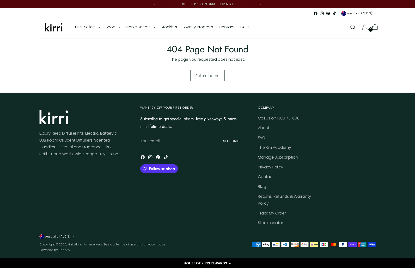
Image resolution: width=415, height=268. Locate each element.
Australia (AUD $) (359, 13)
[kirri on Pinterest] (328, 13)
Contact (266, 176)
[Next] (260, 4)
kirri (70, 244)
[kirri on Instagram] (322, 13)
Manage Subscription (278, 157)
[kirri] (53, 27)
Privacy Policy (270, 167)
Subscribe (232, 141)
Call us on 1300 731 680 (278, 118)
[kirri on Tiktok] (334, 13)
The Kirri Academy (274, 147)
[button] (207, 263)
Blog (262, 186)
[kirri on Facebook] (315, 13)
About (263, 128)
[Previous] (155, 4)
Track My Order (272, 213)
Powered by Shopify (54, 250)
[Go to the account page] (363, 27)
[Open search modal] (353, 27)
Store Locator (270, 223)
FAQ (261, 137)
